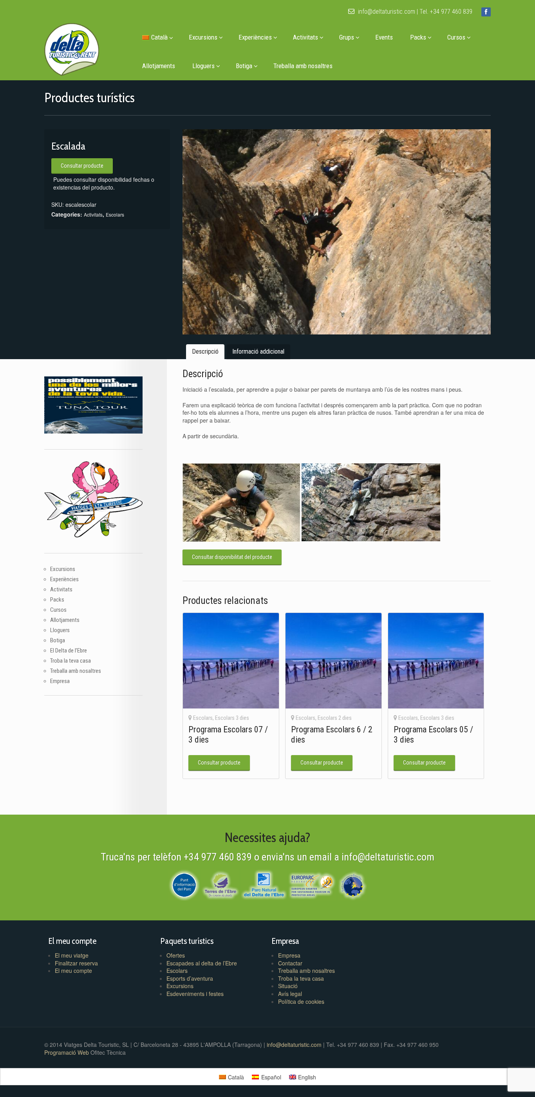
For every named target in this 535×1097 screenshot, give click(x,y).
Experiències (255, 37)
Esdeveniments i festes (195, 994)
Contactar (290, 963)
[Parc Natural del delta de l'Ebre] (264, 884)
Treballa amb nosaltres (303, 66)
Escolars (115, 214)
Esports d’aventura (189, 978)
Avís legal (290, 994)
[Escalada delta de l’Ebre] (337, 231)
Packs (418, 37)
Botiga (244, 66)
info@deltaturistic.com (385, 11)
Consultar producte (82, 166)
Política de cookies (301, 1001)
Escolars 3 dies (232, 717)
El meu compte (73, 970)
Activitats (305, 37)
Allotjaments (158, 66)
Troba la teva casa (70, 660)
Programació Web (67, 1052)
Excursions (203, 37)
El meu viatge (72, 955)
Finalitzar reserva (76, 963)
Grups (346, 37)
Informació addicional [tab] (258, 351)
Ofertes (175, 955)
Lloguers (203, 66)
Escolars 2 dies (335, 717)
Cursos (456, 37)
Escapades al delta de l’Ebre (201, 963)
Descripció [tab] (205, 351)
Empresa (60, 681)
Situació (288, 986)
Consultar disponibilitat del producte (232, 557)
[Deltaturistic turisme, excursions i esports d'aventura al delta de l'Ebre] (71, 48)
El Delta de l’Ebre (68, 650)
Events (384, 37)
